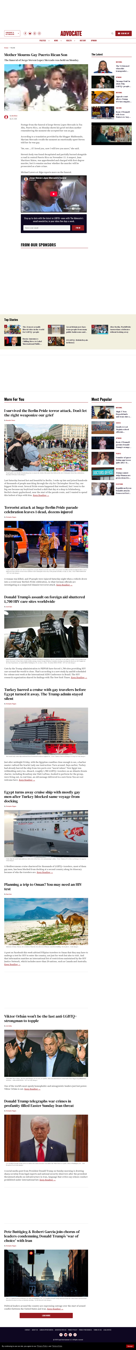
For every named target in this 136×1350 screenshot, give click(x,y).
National (119, 62)
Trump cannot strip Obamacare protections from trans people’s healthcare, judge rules (123, 479)
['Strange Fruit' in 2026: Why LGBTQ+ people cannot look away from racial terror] (102, 82)
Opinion (94, 40)
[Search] (112, 33)
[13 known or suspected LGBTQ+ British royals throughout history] (56, 341)
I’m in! (78, 228)
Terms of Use (57, 1346)
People (118, 454)
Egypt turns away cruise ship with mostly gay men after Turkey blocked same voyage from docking (42, 796)
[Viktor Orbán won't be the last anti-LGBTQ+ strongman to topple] (46, 1053)
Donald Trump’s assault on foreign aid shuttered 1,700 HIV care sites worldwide (44, 599)
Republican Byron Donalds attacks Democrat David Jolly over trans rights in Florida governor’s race (123, 494)
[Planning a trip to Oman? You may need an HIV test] (46, 921)
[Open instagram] (39, 33)
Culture (119, 108)
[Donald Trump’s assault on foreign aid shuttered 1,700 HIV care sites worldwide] (46, 634)
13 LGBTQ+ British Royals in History (77, 341)
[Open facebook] (25, 33)
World (13, 48)
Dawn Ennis (9, 894)
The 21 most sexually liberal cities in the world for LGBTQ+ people (33, 329)
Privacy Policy (42, 1346)
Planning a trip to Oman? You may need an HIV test (43, 886)
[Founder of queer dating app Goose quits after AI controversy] (102, 458)
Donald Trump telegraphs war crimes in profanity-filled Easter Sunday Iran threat (39, 1103)
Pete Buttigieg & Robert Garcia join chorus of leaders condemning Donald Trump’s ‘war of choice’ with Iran (42, 1236)
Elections (119, 484)
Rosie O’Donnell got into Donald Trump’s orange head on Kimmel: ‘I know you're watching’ (123, 448)
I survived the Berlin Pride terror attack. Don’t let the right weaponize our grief (45, 413)
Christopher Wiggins (11, 517)
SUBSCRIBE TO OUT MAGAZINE (10, 33)
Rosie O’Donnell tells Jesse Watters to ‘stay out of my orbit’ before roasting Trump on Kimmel (124, 118)
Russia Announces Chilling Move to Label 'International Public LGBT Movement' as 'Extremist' (32, 343)
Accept (130, 1346)
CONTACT (27, 1330)
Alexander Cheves (10, 420)
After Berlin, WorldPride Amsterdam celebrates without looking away (120, 329)
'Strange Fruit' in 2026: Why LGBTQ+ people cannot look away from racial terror (124, 86)
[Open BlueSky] (30, 33)
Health (69, 40)
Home (6, 48)
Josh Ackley (9, 1026)
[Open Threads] (34, 33)
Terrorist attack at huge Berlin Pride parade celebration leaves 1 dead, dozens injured (41, 509)
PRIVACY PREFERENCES (85, 1330)
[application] (111, 133)
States (118, 423)
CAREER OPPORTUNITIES (46, 1330)
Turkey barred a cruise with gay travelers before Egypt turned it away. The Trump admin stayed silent (45, 694)
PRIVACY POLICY (72, 1330)
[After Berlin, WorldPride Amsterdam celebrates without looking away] (99, 329)
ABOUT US (35, 1330)
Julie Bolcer (14, 116)
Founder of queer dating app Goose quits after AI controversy (123, 461)
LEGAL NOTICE (107, 1330)
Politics (43, 40)
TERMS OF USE (98, 1330)
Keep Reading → (41, 495)
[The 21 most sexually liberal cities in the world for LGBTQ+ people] (12, 329)
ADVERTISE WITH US (60, 1330)
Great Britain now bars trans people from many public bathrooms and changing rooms (76, 331)
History (83, 40)
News (56, 40)
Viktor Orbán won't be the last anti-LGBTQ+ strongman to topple (40, 1018)
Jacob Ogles (9, 607)
